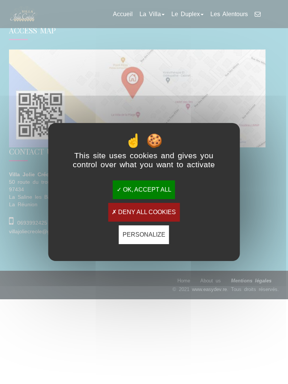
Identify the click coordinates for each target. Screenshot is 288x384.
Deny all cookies (146, 212)
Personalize (144, 234)
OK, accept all (146, 189)
